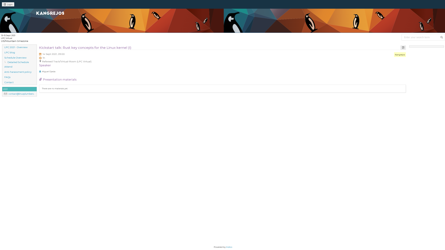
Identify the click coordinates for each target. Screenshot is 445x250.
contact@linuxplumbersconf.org (26, 94)
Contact (9, 82)
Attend (8, 66)
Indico (229, 247)
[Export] (403, 47)
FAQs (7, 77)
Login (10, 4)
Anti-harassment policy (17, 71)
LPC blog (9, 52)
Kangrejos (400, 54)
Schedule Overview (15, 57)
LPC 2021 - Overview (16, 47)
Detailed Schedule (18, 62)
